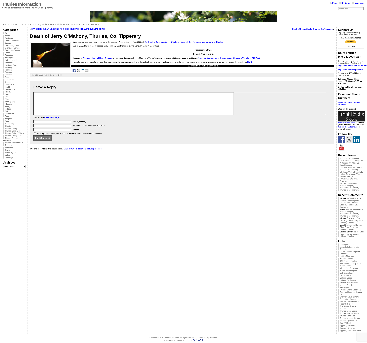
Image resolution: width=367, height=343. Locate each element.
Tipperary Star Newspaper (350, 330)
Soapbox (8, 119)
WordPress (177, 341)
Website (76, 129)
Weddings (9, 157)
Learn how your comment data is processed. (83, 149)
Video (7, 155)
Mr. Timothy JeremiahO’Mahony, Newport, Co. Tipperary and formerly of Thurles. (184, 42)
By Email (346, 3)
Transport (9, 148)
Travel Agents (10, 152)
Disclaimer (213, 338)
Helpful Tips (10, 89)
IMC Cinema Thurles (348, 261)
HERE (249, 62)
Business (9, 38)
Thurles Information (21, 4)
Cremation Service (12, 50)
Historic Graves (346, 259)
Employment (10, 58)
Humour (8, 94)
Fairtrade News (11, 65)
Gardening (9, 80)
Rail (6, 111)
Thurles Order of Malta (14, 133)
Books (7, 36)
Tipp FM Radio (346, 323)
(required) (79, 121)
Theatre (8, 126)
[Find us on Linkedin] (356, 139)
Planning (8, 104)
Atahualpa (188, 341)
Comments (359, 3)
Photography (10, 102)
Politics (8, 109)
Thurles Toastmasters (14, 143)
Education (9, 55)
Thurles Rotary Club (13, 136)
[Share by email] (86, 70)
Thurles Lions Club (13, 131)
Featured (8, 72)
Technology (9, 123)
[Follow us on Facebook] (341, 139)
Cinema (8, 43)
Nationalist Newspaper (349, 283)
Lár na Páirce (345, 275)
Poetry (7, 106)
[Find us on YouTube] (341, 147)
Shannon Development (349, 297)
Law (6, 97)
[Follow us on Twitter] (349, 139)
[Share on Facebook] (74, 70)
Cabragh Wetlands (347, 245)
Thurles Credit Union (348, 311)
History (8, 92)
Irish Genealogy (346, 273)
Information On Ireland (349, 268)
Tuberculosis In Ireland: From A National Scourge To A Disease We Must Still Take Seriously (351, 162)
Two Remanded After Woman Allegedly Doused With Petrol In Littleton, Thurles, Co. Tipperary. (350, 186)
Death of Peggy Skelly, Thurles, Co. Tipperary (312, 29)
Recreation (9, 114)
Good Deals (10, 84)
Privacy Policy (202, 338)
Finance (8, 75)
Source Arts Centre (348, 299)
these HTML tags (51, 117)
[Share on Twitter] (78, 70)
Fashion (8, 70)
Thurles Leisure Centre (349, 313)
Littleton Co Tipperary (349, 280)
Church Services (12, 40)
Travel (7, 150)
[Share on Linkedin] (82, 70)
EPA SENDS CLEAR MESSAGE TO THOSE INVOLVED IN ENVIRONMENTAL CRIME (68, 29)
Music (7, 99)
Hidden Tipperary (347, 256)
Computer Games (12, 48)
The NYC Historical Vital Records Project (350, 303)
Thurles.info (349, 33)
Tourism (8, 145)
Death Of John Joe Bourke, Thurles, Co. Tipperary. (351, 168)
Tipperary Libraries (347, 328)
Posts (334, 3)
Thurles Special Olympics (10, 139)
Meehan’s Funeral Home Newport (98, 58)
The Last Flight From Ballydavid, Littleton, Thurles (351, 220)
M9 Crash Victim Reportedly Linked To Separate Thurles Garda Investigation (351, 174)
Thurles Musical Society (350, 318)
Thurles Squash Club (348, 321)
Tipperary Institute (347, 325)
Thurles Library (11, 128)
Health (7, 87)
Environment (10, 62)
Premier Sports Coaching (350, 290)
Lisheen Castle (346, 278)
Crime (7, 53)
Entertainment (11, 60)
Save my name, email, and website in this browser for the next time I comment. (70, 134)
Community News (12, 45)
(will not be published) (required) (89, 125)
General (8, 82)
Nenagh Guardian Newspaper (347, 286)
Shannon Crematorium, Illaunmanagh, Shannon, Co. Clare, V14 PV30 (229, 58)
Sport (7, 121)
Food (7, 77)
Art (6, 33)
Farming (8, 67)
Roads (7, 116)
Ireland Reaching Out (348, 270)
